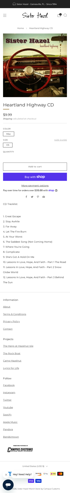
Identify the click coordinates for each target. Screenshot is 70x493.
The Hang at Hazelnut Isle (18, 346)
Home (20, 28)
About (6, 306)
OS (7, 145)
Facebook (9, 385)
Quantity (8, 152)
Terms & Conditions (14, 314)
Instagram (9, 392)
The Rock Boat (11, 353)
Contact (8, 329)
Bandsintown (11, 436)
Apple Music (10, 422)
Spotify (7, 414)
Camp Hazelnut (12, 360)
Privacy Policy (11, 321)
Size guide (60, 140)
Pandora (8, 429)
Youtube (8, 407)
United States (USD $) (33, 466)
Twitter (7, 400)
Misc (8, 134)
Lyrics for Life (11, 368)
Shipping (7, 119)
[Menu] (4, 15)
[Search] (65, 15)
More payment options (35, 185)
